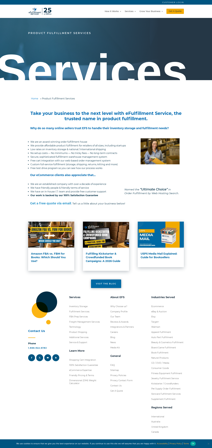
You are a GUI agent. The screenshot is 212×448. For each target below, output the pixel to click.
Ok (193, 443)
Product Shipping (78, 332)
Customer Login (173, 2)
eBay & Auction (159, 311)
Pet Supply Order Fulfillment (166, 388)
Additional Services (79, 337)
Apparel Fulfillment (161, 332)
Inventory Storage (78, 306)
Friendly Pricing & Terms (81, 375)
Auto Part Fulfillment (162, 337)
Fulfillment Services (79, 311)
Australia (155, 421)
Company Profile (118, 311)
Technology (75, 327)
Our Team (115, 316)
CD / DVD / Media (160, 363)
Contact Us (116, 385)
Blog (112, 337)
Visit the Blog (106, 283)
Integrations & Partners (122, 327)
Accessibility (162, 443)
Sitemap (114, 370)
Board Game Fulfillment (163, 347)
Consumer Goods (160, 368)
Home (34, 98)
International (157, 416)
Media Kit (115, 347)
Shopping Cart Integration (82, 360)
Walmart (155, 327)
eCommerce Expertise (80, 370)
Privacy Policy (176, 443)
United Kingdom (159, 427)
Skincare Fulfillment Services (166, 394)
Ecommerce (157, 306)
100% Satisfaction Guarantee (83, 365)
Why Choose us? (118, 306)
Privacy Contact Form (121, 380)
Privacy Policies (118, 375)
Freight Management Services (84, 322)
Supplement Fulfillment (163, 399)
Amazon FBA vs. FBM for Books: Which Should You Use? (48, 257)
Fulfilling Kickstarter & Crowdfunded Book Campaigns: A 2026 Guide (103, 257)
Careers (114, 332)
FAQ (112, 365)
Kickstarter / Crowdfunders (165, 383)
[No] (208, 443)
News (113, 342)
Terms (186, 443)
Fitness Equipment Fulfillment (166, 373)
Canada (155, 432)
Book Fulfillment (159, 352)
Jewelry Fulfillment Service (165, 378)
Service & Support (78, 342)
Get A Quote (175, 11)
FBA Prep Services (78, 316)
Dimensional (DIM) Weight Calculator (82, 382)
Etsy (153, 316)
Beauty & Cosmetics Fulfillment (167, 342)
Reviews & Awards (119, 322)
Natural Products (160, 358)
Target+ (155, 322)
